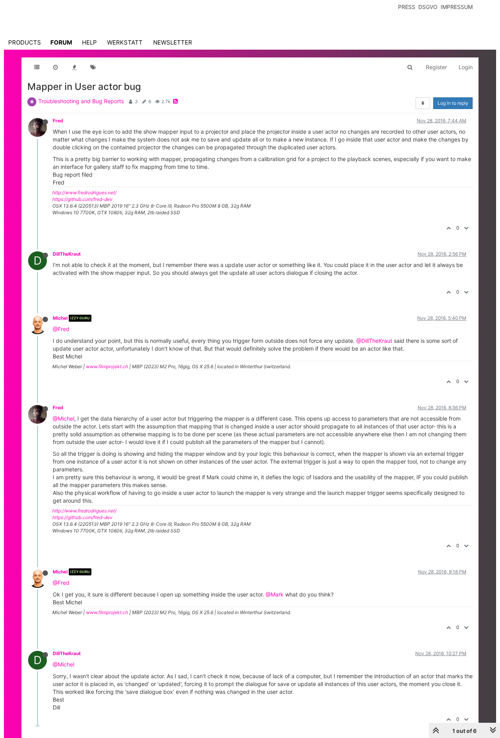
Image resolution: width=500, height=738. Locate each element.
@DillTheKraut (374, 340)
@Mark (275, 594)
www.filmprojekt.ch (107, 366)
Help (89, 42)
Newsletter (172, 42)
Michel (60, 318)
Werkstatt (125, 42)
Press (406, 7)
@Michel (63, 418)
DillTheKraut (67, 254)
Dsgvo (428, 7)
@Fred (61, 329)
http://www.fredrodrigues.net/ (84, 192)
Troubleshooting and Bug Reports (81, 101)
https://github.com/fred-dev (82, 199)
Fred (58, 121)
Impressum (457, 7)
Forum (61, 42)
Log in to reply (453, 103)
